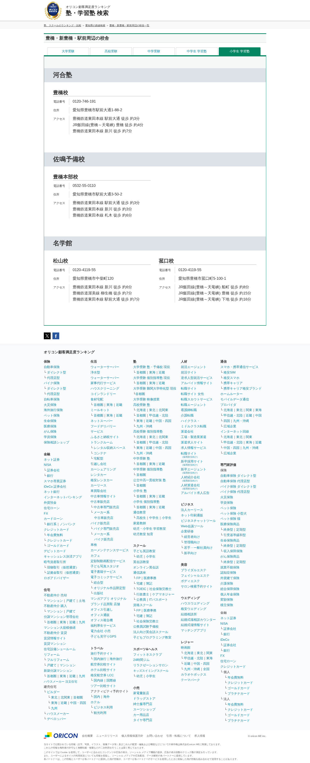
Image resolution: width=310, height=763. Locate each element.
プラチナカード (239, 693)
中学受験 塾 (141, 458)
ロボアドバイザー (56, 578)
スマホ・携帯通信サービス (239, 367)
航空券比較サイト (103, 664)
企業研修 (187, 531)
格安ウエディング (193, 609)
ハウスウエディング (195, 603)
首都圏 (52, 622)
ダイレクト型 (56, 372)
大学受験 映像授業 (146, 399)
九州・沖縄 (144, 426)
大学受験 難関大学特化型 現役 (154, 388)
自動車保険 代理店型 (235, 481)
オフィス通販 (100, 615)
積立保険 (226, 605)
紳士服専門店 (142, 704)
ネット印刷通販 (192, 515)
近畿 (72, 622)
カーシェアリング (103, 469)
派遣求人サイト (192, 442)
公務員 (141, 599)
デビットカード (55, 551)
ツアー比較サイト (103, 686)
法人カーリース (192, 510)
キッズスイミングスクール (151, 670)
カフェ (95, 555)
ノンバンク (68, 524)
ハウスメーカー (58, 713)
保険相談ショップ (56, 442)
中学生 (154, 518)
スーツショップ (144, 709)
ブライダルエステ (193, 570)
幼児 (139, 556)
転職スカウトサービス (197, 399)
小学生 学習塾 (240, 51)
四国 (227, 421)
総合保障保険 (229, 589)
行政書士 (142, 594)
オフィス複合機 (102, 620)
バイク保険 (52, 383)
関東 (209, 653)
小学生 (166, 518)
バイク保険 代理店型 (235, 491)
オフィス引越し (102, 609)
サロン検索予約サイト (197, 586)
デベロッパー (56, 719)
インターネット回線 (234, 431)
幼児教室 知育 (143, 534)
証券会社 (53, 470)
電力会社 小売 (101, 631)
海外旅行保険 (53, 410)
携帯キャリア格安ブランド (243, 388)
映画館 (185, 647)
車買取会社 (98, 491)
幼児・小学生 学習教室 (149, 528)
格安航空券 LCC (102, 675)
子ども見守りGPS (103, 636)
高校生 (141, 518)
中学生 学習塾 (197, 51)
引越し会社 (98, 464)
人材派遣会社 (190, 486)
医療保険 (50, 426)
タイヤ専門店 (142, 720)
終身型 (228, 529)
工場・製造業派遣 (193, 437)
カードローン (53, 518)
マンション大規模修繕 (60, 627)
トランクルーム (102, 442)
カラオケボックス (193, 674)
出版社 (98, 593)
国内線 (98, 680)
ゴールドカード (58, 545)
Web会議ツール (192, 526)
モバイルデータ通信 (234, 399)
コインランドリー (103, 394)
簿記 (149, 583)
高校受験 (111, 51)
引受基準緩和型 (235, 535)
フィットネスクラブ (147, 654)
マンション (55, 600)
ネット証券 (52, 459)
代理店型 (53, 378)
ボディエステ (190, 581)
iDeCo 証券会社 (55, 486)
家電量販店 (141, 693)
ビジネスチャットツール (198, 520)
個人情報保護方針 (132, 735)
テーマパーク (190, 680)
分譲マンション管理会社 (61, 617)
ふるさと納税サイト (105, 437)
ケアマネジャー (163, 594)
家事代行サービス (103, 383)
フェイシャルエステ (195, 575)
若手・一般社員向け (198, 547)
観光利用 (100, 713)
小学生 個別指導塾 (146, 501)
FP (138, 578)
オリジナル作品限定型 (109, 588)
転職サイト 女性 (192, 394)
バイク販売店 (100, 523)
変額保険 (226, 599)
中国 (258, 415)
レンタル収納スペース (109, 448)
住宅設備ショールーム (60, 649)
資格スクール (142, 605)
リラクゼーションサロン (150, 665)
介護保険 (226, 583)
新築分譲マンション (58, 670)
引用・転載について (178, 735)
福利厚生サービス (103, 625)
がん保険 (50, 431)
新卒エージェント (193, 470)
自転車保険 (52, 399)
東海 (63, 622)
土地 (82, 600)
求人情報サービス (193, 448)
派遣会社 (187, 431)
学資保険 (50, 437)
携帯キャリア (233, 383)
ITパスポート (158, 599)
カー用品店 (141, 715)
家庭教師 (139, 523)
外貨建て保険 (229, 578)
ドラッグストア (144, 698)
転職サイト (189, 388)
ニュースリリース (107, 735)
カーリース (98, 485)
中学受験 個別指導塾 (148, 469)
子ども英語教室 (144, 551)
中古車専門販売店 (106, 507)
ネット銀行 (52, 491)
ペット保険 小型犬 (233, 513)
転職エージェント (193, 405)
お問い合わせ (155, 735)
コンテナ (100, 453)
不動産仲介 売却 (55, 595)
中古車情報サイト (103, 496)
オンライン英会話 (146, 567)
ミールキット (100, 410)
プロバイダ (228, 405)
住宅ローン (52, 508)
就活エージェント (193, 367)
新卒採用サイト (192, 463)
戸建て (71, 600)
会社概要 (87, 735)
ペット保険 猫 (230, 518)
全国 (206, 669)
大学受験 (68, 51)
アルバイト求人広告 (195, 493)
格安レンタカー (102, 480)
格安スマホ (231, 378)
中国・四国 (78, 703)
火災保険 (50, 405)
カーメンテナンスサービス (110, 550)
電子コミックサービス (106, 577)
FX (46, 513)
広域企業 (230, 426)
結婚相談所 (189, 614)
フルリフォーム (58, 660)
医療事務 (150, 578)
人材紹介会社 (190, 478)
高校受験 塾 (141, 405)
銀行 (50, 475)
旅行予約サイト (102, 653)
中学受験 (154, 51)
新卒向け (190, 553)
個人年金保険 (229, 594)
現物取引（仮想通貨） (63, 567)
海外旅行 (116, 659)
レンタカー (98, 475)
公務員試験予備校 (146, 626)
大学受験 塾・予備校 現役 (151, 367)
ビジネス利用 (103, 707)
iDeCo (224, 639)
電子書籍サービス (103, 571)
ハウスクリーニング (105, 388)
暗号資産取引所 (55, 562)
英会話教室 (141, 562)
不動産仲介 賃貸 (55, 633)
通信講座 (139, 572)
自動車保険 (52, 367)
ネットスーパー (102, 421)
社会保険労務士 (160, 589)
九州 (82, 622)
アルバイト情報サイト (197, 383)
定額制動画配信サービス (108, 561)
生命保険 (50, 421)
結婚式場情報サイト (195, 625)
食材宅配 (97, 399)
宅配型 (98, 458)
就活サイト (189, 372)
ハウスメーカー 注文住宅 (60, 681)
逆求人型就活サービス (197, 378)
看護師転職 (189, 410)
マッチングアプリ (193, 630)
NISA (47, 465)
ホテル (95, 702)
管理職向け (192, 542)
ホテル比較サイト (103, 670)
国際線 (111, 680)
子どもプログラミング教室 (152, 637)
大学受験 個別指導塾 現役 (151, 378)
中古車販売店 (100, 501)
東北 (54, 697)
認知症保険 (228, 572)
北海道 (141, 410)
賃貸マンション (55, 643)
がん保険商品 (229, 556)
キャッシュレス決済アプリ (63, 556)
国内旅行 (100, 659)
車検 (94, 544)
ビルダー (53, 692)
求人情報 (199, 735)
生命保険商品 (229, 540)
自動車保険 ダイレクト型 (238, 475)
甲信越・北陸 (158, 415)
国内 (97, 696)
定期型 (241, 529)
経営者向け (192, 537)
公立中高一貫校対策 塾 (149, 480)
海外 (106, 696)
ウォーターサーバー (105, 367)
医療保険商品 (229, 524)
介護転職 (187, 415)
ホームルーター (231, 394)
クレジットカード (56, 529)
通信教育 (139, 512)
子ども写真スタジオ (105, 566)
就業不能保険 (229, 567)
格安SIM (230, 372)
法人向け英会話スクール (150, 632)
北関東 (65, 697)
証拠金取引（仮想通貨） (64, 572)
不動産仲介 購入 (55, 606)
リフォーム (52, 654)
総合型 (98, 582)
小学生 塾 (140, 491)
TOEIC (141, 589)
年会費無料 (55, 535)
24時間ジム (141, 660)
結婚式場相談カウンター (198, 619)
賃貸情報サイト (55, 638)
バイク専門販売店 (106, 528)
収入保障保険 (233, 551)
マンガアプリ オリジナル (108, 598)
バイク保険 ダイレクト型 (238, 486)
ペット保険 (52, 415)
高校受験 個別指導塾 (148, 431)
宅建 (139, 583)
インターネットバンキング (63, 497)
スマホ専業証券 (55, 481)
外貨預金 (50, 502)
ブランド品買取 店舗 (105, 604)
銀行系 (52, 524)
